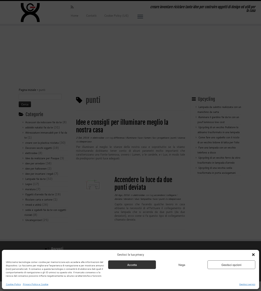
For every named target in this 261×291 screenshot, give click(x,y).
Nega (181, 265)
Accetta (132, 265)
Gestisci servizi (247, 284)
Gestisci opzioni (231, 265)
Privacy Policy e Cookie (35, 284)
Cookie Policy (13, 284)
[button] (253, 255)
